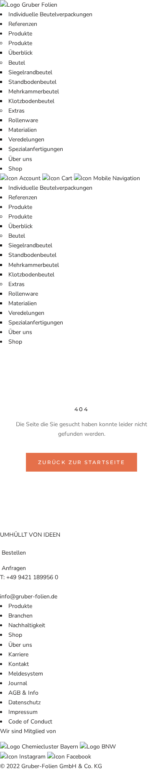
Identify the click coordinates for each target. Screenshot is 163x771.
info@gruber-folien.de (28, 596)
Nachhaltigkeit (26, 625)
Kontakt (18, 664)
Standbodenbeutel (32, 82)
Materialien (22, 130)
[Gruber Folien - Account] (21, 178)
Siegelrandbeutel (30, 72)
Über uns (20, 159)
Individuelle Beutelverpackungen (50, 14)
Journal (17, 683)
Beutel (16, 63)
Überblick (20, 53)
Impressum (23, 712)
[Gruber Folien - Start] (28, 5)
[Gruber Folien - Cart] (58, 178)
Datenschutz (24, 702)
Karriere (18, 654)
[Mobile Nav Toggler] (107, 178)
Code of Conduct (30, 722)
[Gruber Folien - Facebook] (69, 757)
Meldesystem (25, 674)
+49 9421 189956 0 (32, 577)
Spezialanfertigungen (35, 149)
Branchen (20, 616)
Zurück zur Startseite (81, 462)
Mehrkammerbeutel (33, 91)
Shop (15, 169)
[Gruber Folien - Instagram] (23, 757)
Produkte (20, 34)
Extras (16, 111)
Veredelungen (26, 139)
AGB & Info (23, 693)
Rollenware (23, 120)
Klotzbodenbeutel (31, 101)
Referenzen (22, 24)
